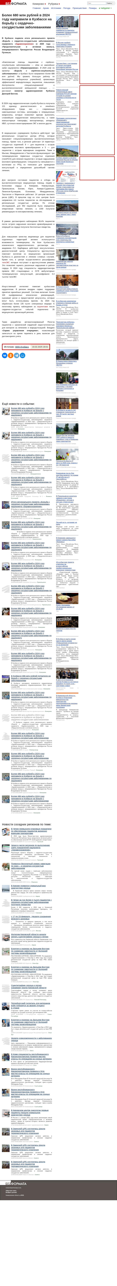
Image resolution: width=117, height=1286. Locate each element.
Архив (46, 8)
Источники (56, 8)
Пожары (93, 8)
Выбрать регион (11, 1192)
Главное (37, 8)
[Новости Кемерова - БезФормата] (13, 3)
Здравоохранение (24, 44)
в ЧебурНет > (105, 8)
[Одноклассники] (10, 355)
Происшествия (80, 8)
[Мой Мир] (22, 355)
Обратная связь (11, 1191)
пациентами (42, 307)
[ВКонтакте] (4, 355)
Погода (66, 8)
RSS (22, 1195)
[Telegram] (16, 355)
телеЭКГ (5, 262)
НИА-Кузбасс (22, 347)
